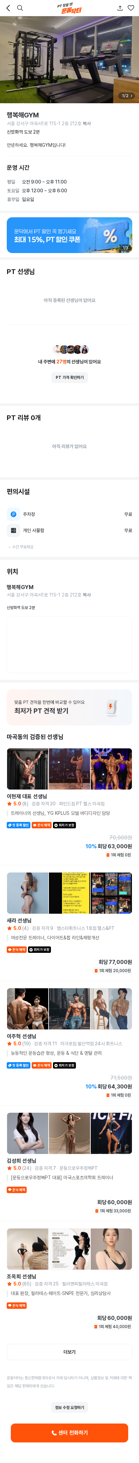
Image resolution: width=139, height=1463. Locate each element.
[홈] (69, 8)
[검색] (20, 8)
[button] (131, 8)
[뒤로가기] (8, 8)
